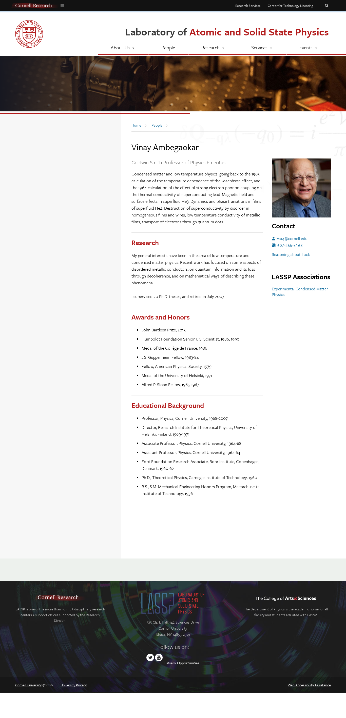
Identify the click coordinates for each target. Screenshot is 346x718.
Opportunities (188, 663)
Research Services (247, 5)
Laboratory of (227, 31)
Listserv (170, 663)
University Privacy (74, 685)
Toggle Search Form (327, 5)
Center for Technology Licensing (290, 5)
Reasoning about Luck (291, 254)
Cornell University (28, 685)
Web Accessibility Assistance (309, 685)
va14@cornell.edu (292, 238)
